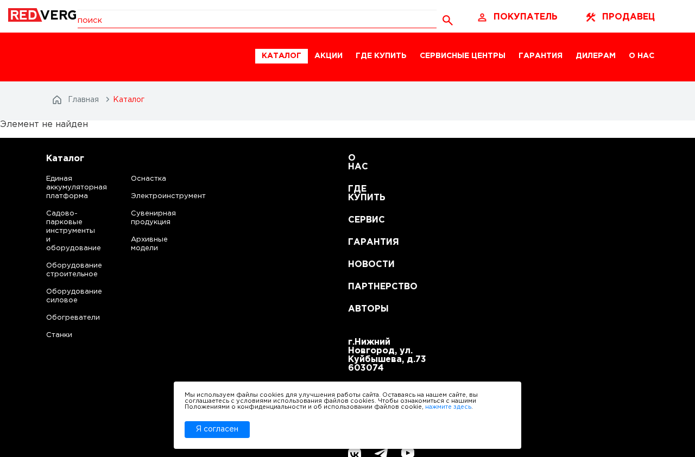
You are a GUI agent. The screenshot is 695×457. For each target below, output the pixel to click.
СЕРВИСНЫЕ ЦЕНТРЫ (463, 56)
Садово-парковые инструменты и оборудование (63, 231)
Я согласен (217, 429)
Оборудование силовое (63, 296)
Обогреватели (63, 318)
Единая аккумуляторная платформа (63, 187)
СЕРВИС (361, 220)
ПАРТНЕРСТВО (361, 287)
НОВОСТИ (361, 265)
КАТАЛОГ (281, 56)
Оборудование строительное (63, 270)
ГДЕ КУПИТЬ (381, 56)
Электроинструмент (159, 196)
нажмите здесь (448, 407)
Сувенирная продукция (153, 218)
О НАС (641, 56)
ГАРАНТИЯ (541, 56)
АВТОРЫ (361, 309)
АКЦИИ (328, 56)
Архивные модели (149, 244)
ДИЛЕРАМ (596, 56)
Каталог (65, 159)
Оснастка (148, 179)
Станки (59, 335)
